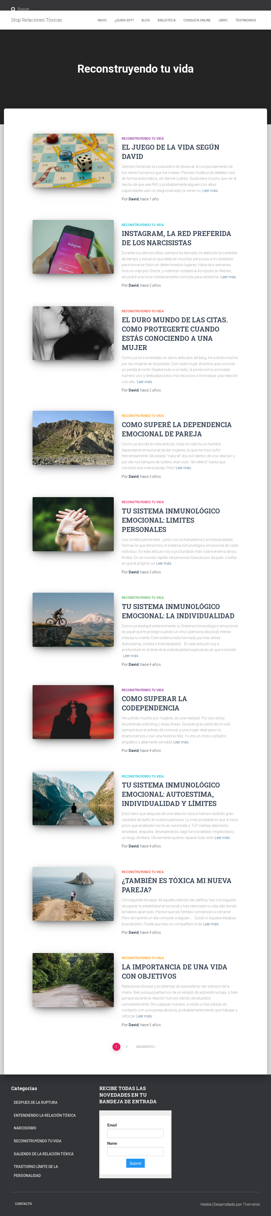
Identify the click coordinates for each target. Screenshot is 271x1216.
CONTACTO (23, 1204)
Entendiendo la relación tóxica (45, 1115)
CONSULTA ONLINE (197, 20)
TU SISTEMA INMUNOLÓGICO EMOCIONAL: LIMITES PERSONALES (171, 520)
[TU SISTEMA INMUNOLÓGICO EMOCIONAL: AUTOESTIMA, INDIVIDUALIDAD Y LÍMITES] (73, 798)
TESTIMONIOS (246, 20)
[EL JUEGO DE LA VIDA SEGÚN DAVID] (73, 161)
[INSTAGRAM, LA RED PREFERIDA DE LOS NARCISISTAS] (73, 247)
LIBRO (223, 20)
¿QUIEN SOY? (124, 20)
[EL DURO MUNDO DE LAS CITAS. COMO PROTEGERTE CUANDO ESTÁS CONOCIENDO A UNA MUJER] (73, 333)
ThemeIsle (251, 1204)
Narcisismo (25, 1128)
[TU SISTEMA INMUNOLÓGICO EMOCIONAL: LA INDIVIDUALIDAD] (73, 620)
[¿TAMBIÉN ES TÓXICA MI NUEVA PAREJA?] (73, 894)
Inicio (102, 20)
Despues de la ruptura (35, 1102)
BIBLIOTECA (166, 20)
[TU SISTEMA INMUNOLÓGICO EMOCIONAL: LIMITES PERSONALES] (73, 524)
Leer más (210, 190)
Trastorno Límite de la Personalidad (36, 1171)
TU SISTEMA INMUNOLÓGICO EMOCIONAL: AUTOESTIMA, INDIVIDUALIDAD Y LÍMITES (171, 794)
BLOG (146, 20)
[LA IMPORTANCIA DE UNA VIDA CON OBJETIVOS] (73, 980)
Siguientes (144, 1047)
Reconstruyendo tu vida (143, 138)
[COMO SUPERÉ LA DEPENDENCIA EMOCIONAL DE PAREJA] (73, 438)
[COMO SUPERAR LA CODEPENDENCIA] (73, 712)
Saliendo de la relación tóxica (44, 1154)
